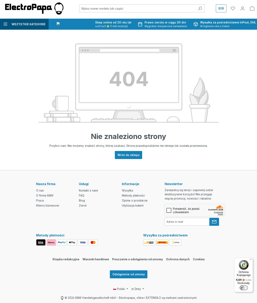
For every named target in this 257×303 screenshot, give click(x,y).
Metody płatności (133, 195)
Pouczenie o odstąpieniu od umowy (137, 259)
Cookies (199, 259)
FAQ (81, 195)
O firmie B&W (44, 195)
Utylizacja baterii (133, 205)
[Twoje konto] (242, 8)
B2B (221, 8)
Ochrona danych (178, 259)
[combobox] (137, 8)
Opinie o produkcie (135, 200)
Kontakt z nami (88, 190)
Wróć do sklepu (128, 155)
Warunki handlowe (96, 259)
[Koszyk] (252, 8)
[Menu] (250, 260)
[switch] (244, 287)
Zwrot (83, 205)
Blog (82, 200)
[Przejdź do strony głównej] (34, 8)
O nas (40, 190)
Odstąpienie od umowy (128, 274)
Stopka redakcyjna (65, 259)
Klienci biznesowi (47, 205)
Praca (40, 200)
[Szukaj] (200, 8)
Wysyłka (127, 190)
